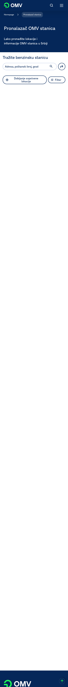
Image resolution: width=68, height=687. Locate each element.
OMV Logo (10, 4)
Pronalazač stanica (32, 14)
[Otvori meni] (61, 5)
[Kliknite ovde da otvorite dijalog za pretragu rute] (61, 66)
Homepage (9, 14)
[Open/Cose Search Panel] (51, 5)
